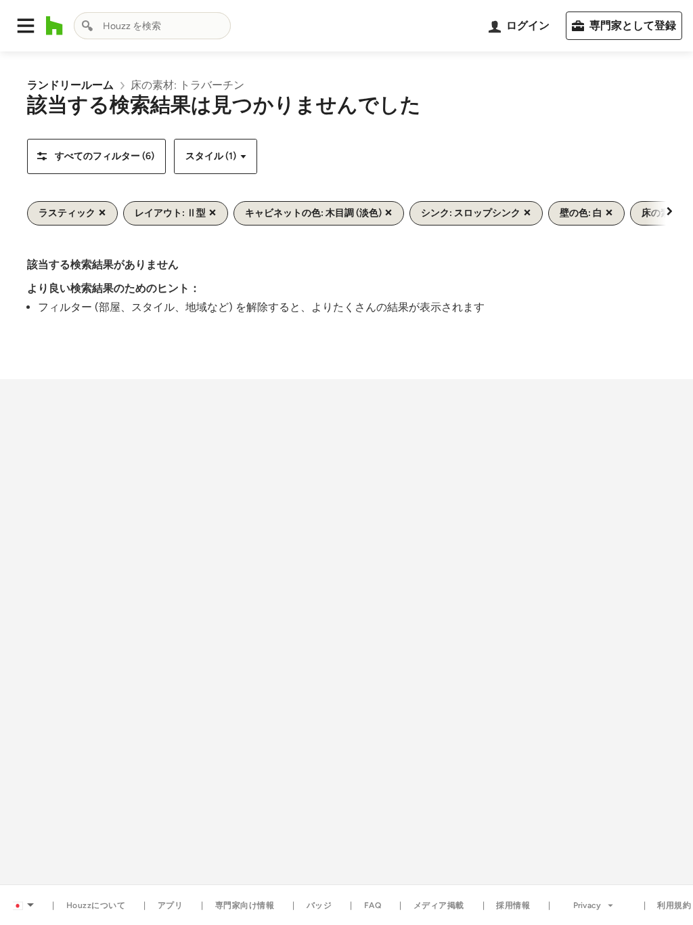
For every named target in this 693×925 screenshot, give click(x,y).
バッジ (319, 905)
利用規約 (674, 905)
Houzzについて (96, 905)
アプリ (170, 905)
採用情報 (513, 905)
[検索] (87, 25)
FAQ (373, 905)
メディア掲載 (438, 905)
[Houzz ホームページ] (54, 26)
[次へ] (669, 210)
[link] (70, 85)
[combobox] (152, 25)
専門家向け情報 (245, 905)
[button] (26, 26)
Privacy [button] (587, 905)
